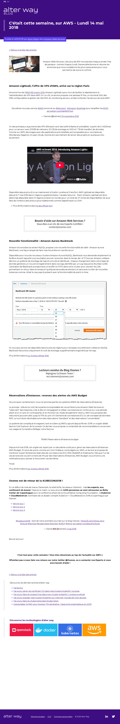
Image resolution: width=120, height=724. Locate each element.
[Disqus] (60, 679)
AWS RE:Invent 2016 (35, 92)
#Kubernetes (43, 524)
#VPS (105, 108)
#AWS (41, 108)
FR (5, 2)
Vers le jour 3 (19, 510)
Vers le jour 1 (18, 504)
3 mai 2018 (71, 529)
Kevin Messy (33, 39)
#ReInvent (61, 108)
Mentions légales (38, 717)
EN (8, 2)
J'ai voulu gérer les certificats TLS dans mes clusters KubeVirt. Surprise (46, 591)
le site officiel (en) (44, 206)
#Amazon (71, 108)
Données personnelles (63, 717)
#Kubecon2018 (23, 521)
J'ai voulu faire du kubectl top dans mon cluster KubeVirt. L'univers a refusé (49, 594)
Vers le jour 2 (19, 507)
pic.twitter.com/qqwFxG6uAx (86, 524)
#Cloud (23, 524)
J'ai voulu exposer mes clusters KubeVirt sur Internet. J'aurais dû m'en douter (49, 598)
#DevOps (32, 524)
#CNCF (62, 524)
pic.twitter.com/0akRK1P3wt (60, 111)
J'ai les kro (18, 588)
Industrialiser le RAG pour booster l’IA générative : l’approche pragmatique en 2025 (52, 604)
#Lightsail (81, 108)
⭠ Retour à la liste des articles (22, 50)
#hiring (69, 524)
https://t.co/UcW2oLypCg (92, 521)
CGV (49, 717)
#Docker (54, 524)
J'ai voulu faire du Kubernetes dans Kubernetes (35, 601)
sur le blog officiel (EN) (38, 356)
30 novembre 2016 (70, 116)
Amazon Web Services (54, 39)
